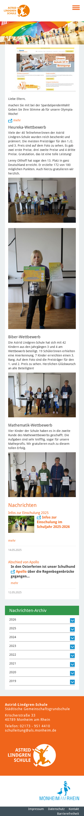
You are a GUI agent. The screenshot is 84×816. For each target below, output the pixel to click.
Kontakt (74, 809)
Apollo (21, 572)
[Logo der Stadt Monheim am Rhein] (59, 790)
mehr (17, 120)
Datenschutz (56, 809)
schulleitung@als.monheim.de (30, 730)
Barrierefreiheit (68, 813)
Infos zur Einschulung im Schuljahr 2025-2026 (54, 522)
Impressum (36, 809)
